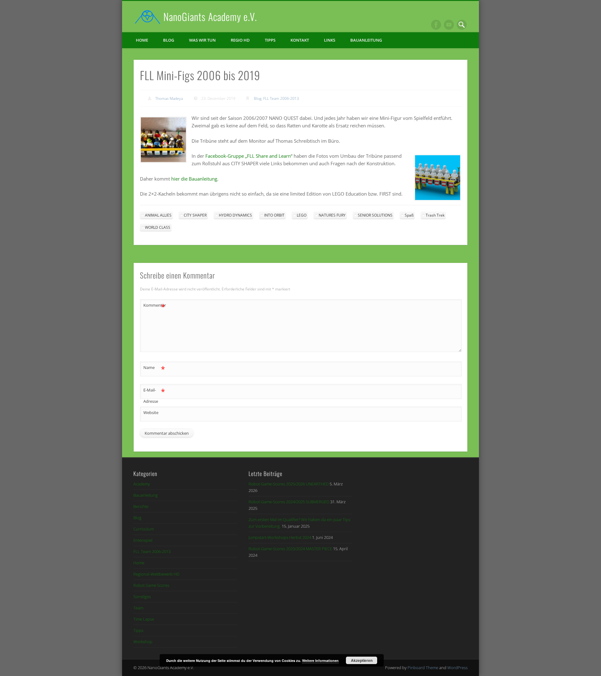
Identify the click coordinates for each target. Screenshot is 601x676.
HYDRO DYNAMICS (235, 215)
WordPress (457, 667)
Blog (168, 40)
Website (150, 412)
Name (154, 368)
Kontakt (299, 40)
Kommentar (154, 306)
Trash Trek (435, 215)
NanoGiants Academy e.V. (210, 16)
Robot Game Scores (151, 585)
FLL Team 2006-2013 (281, 98)
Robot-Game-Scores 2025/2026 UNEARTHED (289, 484)
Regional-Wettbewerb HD (156, 574)
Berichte (140, 506)
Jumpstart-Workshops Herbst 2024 (280, 537)
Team (138, 608)
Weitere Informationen (320, 660)
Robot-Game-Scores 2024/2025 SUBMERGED (289, 501)
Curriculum (143, 529)
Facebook (436, 25)
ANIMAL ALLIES (158, 215)
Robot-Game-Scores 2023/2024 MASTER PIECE (290, 548)
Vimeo (449, 25)
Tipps (270, 40)
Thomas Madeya (169, 98)
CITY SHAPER (195, 215)
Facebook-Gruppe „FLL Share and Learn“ (248, 156)
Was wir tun (202, 40)
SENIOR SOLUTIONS (375, 215)
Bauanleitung (366, 40)
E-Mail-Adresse (154, 395)
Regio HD (240, 40)
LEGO (301, 215)
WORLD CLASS (157, 227)
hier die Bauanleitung (194, 179)
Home (142, 40)
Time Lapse (143, 619)
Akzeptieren (361, 660)
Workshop (142, 641)
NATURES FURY (332, 215)
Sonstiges (142, 596)
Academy (141, 484)
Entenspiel (142, 540)
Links (329, 40)
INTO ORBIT (274, 215)
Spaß (409, 215)
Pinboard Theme (423, 667)
